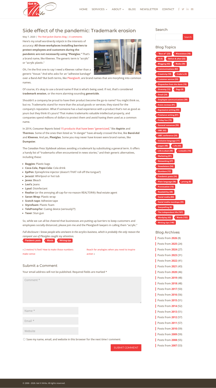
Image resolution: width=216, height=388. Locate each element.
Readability (165, 192)
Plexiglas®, (73, 78)
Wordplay (164, 217)
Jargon (163, 145)
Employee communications (173, 99)
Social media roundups (171, 202)
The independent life (170, 212)
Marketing (165, 156)
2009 (174, 334)
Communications (168, 69)
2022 (174, 260)
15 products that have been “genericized (85, 128)
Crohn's (182, 74)
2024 (174, 249)
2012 (174, 317)
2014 (174, 306)
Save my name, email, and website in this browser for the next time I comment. (73, 339)
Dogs (179, 89)
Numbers (164, 171)
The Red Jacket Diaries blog (52, 36)
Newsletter (149, 9)
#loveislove (183, 53)
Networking (165, 161)
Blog (132, 9)
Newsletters (165, 166)
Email (162, 94)
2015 (174, 300)
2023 (174, 255)
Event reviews (166, 104)
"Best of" (164, 53)
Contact (168, 9)
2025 (174, 244)
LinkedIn (185, 150)
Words (50, 240)
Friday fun (165, 120)
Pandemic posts (33, 240)
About (116, 9)
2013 (174, 311)
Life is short (165, 150)
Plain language (167, 181)
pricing (186, 181)
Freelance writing (168, 115)
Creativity (164, 74)
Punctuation (166, 186)
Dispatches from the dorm (172, 84)
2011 (174, 323)
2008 (174, 340)
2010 (174, 328)
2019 (174, 277)
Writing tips (65, 240)
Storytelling (165, 207)
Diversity (164, 89)
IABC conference (167, 135)
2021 (174, 266)
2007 (174, 345)
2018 (174, 283)
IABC (162, 130)
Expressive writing (168, 110)
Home (83, 9)
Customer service (168, 79)
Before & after (176, 58)
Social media (166, 197)
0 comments (75, 36)
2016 (174, 294)
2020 (174, 272)
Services (98, 9)
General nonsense (168, 125)
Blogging (164, 63)
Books (180, 63)
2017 (174, 289)
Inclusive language (169, 140)
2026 (174, 238)
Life (177, 145)
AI (160, 58)
